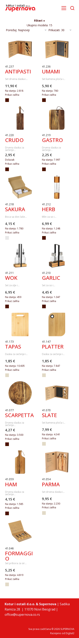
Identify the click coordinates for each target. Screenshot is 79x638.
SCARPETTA (19, 415)
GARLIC (51, 277)
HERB (48, 209)
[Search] (72, 8)
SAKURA (15, 209)
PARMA (51, 484)
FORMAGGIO (19, 556)
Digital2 (70, 633)
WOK (11, 277)
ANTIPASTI (18, 71)
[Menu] (63, 8)
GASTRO (52, 140)
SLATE (49, 415)
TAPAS (13, 346)
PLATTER (53, 346)
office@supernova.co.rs (22, 614)
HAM (11, 484)
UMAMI (51, 71)
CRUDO (14, 140)
